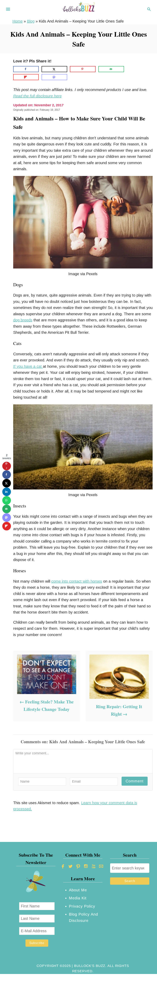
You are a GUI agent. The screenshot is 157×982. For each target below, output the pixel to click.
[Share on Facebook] (26, 69)
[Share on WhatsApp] (6, 500)
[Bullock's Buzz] (78, 9)
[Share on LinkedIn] (6, 491)
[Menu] (8, 9)
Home (17, 21)
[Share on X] (54, 69)
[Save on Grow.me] (130, 69)
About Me (78, 890)
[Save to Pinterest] (83, 69)
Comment (135, 781)
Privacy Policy (82, 906)
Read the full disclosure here (37, 96)
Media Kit (78, 898)
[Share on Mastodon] (54, 77)
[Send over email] (111, 69)
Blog (30, 21)
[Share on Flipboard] (26, 77)
